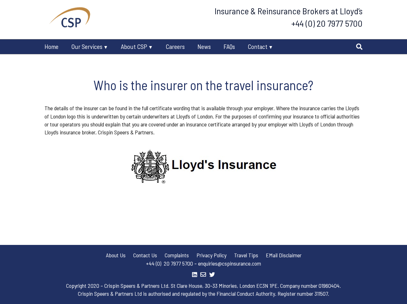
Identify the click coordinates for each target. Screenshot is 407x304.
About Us (116, 255)
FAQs (229, 46)
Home (52, 46)
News (204, 46)
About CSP (134, 46)
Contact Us (145, 255)
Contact (257, 46)
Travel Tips (246, 255)
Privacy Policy (211, 255)
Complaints (177, 255)
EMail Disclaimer (283, 255)
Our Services (86, 46)
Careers (175, 46)
